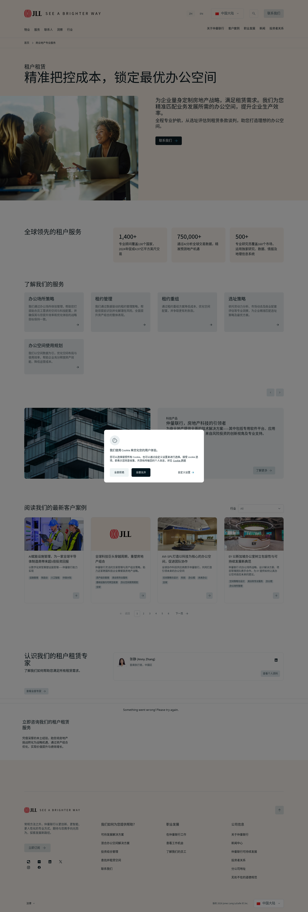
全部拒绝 (119, 472)
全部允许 (141, 472)
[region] (154, 456)
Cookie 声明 (179, 461)
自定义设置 (186, 472)
